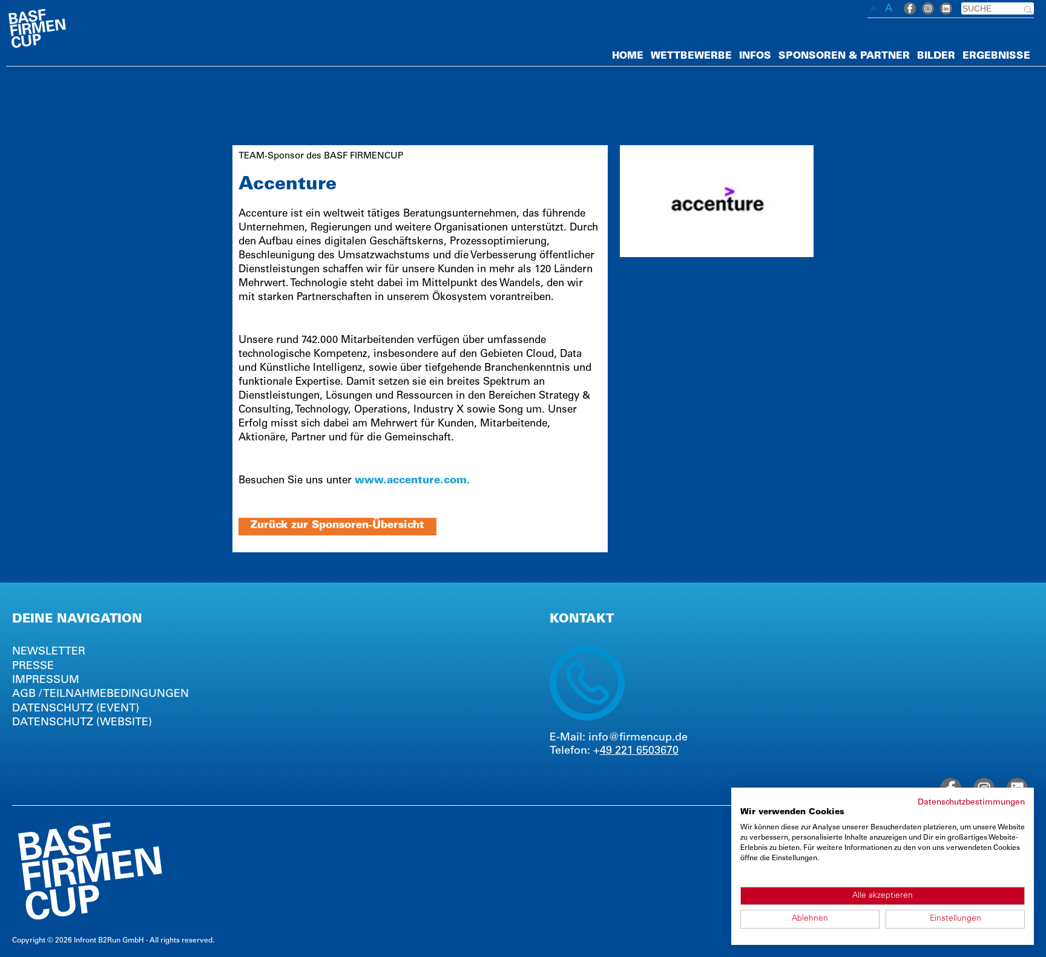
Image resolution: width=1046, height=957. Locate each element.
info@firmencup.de (638, 738)
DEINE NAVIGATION (77, 620)
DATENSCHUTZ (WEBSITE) (82, 722)
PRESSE (33, 666)
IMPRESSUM (45, 680)
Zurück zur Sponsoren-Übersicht (337, 526)
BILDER (936, 56)
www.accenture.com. (412, 481)
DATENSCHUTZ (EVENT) (75, 709)
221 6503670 (647, 751)
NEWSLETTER (48, 652)
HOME (627, 56)
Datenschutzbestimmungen (971, 803)
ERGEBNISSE (996, 56)
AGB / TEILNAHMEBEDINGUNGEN (100, 694)
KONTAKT (582, 620)
